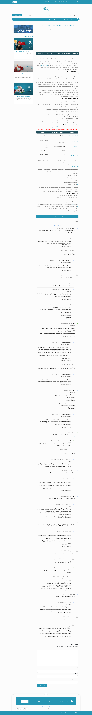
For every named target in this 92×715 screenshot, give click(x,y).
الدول (71, 15)
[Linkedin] (27, 709)
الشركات (65, 712)
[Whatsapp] (22, 709)
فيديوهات (29, 15)
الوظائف (54, 1)
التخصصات (56, 15)
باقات (73, 204)
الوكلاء (61, 712)
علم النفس (56, 63)
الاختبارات (49, 15)
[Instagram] (20, 709)
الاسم (76, 667)
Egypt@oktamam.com (67, 318)
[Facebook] (17, 709)
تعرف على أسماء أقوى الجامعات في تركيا (23, 51)
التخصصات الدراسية (72, 53)
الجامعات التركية (44, 65)
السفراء (62, 1)
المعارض (70, 712)
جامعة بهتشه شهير (73, 150)
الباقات (58, 1)
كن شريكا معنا (49, 1)
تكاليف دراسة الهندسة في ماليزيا (23, 96)
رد (74, 233)
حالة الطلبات (67, 1)
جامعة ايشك (75, 146)
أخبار (36, 15)
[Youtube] (24, 709)
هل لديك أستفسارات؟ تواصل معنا (57, 216)
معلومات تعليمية (61, 53)
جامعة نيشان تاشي (74, 141)
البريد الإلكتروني (75, 673)
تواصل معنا (43, 1)
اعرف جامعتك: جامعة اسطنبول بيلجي (23, 73)
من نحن (72, 1)
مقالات (42, 15)
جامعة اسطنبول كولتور (73, 135)
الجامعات (64, 15)
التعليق (76, 648)
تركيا (75, 19)
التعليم (76, 1)
